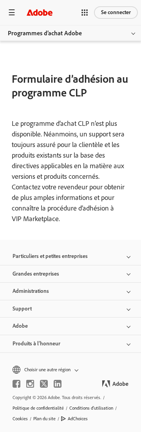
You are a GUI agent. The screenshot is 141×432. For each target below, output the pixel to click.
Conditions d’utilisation (91, 408)
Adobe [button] (20, 326)
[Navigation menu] (12, 12)
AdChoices (78, 418)
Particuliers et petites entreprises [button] (50, 256)
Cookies (20, 418)
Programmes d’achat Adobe (45, 33)
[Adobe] (40, 12)
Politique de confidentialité (38, 408)
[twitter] (44, 384)
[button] (84, 12)
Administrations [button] (31, 291)
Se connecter (116, 12)
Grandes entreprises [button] (36, 273)
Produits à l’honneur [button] (36, 343)
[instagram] (30, 384)
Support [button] (22, 308)
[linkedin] (57, 384)
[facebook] (16, 384)
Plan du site (44, 418)
